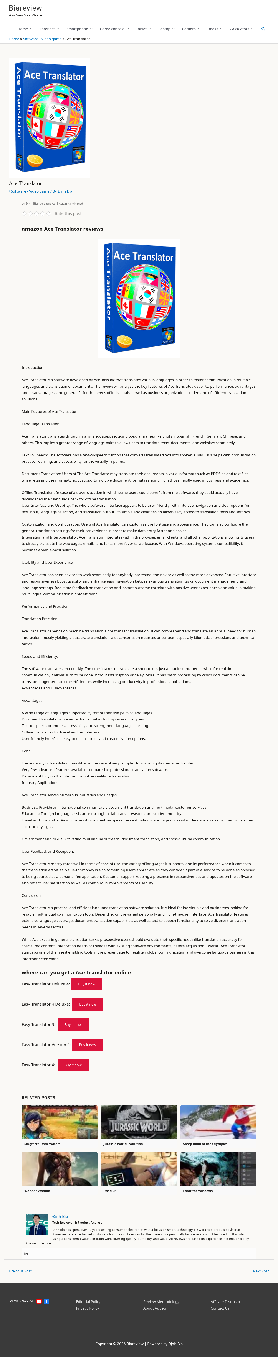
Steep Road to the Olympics (205, 1143)
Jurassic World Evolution (123, 1143)
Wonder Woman (37, 1191)
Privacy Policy (87, 1308)
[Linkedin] (26, 1254)
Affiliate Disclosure (227, 1301)
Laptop (164, 28)
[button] (263, 28)
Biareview (25, 8)
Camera (189, 28)
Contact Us (220, 1308)
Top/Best (47, 28)
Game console (112, 28)
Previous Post (18, 1271)
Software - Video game (42, 38)
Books (213, 28)
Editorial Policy (88, 1301)
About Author (155, 1308)
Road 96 (110, 1191)
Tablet (141, 28)
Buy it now (86, 984)
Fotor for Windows (198, 1191)
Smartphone (77, 28)
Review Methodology (161, 1301)
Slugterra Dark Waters (42, 1143)
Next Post (263, 1271)
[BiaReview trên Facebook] (46, 1301)
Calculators (239, 28)
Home (22, 28)
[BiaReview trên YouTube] (39, 1301)
